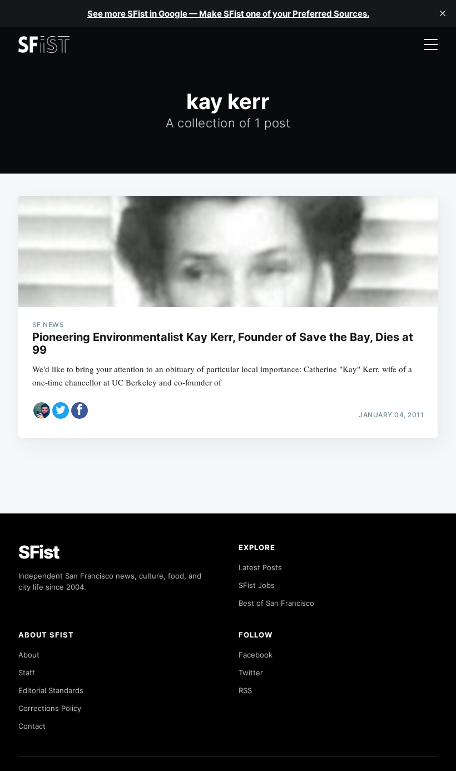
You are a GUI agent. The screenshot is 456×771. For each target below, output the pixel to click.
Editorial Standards (50, 690)
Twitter (251, 672)
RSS (245, 690)
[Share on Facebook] (79, 410)
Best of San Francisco (276, 603)
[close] (443, 13)
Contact (32, 725)
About (28, 654)
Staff (26, 672)
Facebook (255, 654)
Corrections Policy (49, 708)
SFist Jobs (257, 585)
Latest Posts (260, 567)
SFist (39, 552)
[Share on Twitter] (60, 410)
